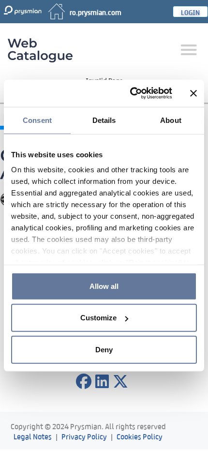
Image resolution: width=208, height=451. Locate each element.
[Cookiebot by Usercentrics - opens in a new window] (130, 93)
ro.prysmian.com (95, 11)
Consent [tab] (37, 120)
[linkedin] (102, 381)
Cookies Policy (140, 436)
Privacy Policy (84, 436)
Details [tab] (104, 120)
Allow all (104, 286)
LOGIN (190, 11)
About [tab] (170, 120)
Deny (104, 349)
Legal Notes (33, 436)
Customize (98, 318)
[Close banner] (193, 93)
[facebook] (83, 381)
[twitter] (120, 381)
